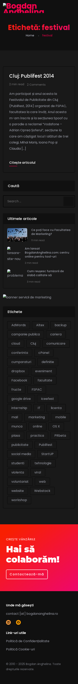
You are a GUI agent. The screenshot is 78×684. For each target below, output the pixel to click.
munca (16, 426)
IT (39, 408)
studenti (17, 463)
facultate (45, 380)
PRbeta (60, 435)
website (17, 490)
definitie (48, 362)
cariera (56, 334)
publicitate (19, 444)
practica (37, 435)
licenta (56, 408)
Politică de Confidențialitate (27, 641)
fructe (16, 389)
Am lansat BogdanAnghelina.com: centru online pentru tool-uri (47, 252)
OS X (56, 426)
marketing (36, 417)
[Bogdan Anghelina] (39, 8)
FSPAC (37, 389)
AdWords (18, 325)
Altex (40, 325)
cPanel (43, 352)
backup (61, 325)
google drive (21, 398)
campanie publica (25, 334)
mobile (60, 417)
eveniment (43, 371)
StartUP (47, 454)
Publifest (45, 444)
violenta (17, 472)
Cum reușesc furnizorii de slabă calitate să (45, 273)
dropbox (18, 371)
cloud (15, 343)
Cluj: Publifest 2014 (31, 76)
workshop (19, 500)
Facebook (19, 380)
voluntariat (20, 481)
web (42, 481)
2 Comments (36, 85)
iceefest (47, 398)
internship (19, 408)
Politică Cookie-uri (20, 649)
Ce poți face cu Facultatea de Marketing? (50, 232)
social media (21, 454)
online (37, 426)
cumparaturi (21, 362)
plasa (15, 435)
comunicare (55, 343)
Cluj (33, 343)
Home (30, 35)
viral (37, 472)
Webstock (42, 490)
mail (14, 417)
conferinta (19, 352)
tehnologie (43, 463)
